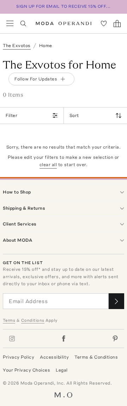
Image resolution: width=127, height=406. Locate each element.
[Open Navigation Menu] (10, 23)
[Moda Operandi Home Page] (63, 23)
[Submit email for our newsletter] (116, 301)
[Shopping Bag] (117, 23)
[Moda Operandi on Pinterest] (115, 338)
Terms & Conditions (96, 357)
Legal (62, 370)
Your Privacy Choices (26, 370)
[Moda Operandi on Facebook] (63, 338)
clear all (48, 164)
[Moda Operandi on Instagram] (12, 338)
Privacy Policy (18, 357)
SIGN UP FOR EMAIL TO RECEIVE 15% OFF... (63, 6)
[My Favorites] (103, 23)
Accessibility (54, 357)
